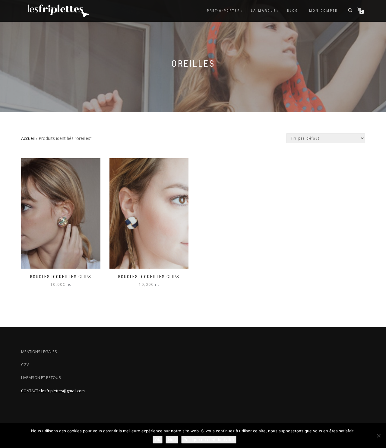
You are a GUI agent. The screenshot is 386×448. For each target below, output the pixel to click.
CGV (25, 364)
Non (172, 439)
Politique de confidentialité (209, 439)
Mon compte (323, 11)
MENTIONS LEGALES (39, 351)
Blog (292, 11)
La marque (263, 11)
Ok (157, 439)
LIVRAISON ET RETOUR (41, 377)
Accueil (28, 138)
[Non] (378, 436)
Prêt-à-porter (223, 11)
